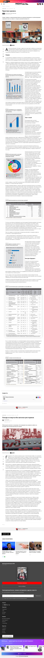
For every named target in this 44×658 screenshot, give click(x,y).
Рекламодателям (5, 638)
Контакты (4, 632)
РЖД (15, 415)
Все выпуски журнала (6, 618)
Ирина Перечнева (13, 13)
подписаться (25, 407)
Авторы (3, 631)
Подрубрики (4, 609)
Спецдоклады (4, 623)
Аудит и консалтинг (10, 8)
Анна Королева (6, 419)
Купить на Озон (22, 653)
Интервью (4, 612)
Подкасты (5, 393)
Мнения (3, 613)
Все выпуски (4, 403)
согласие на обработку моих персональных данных (17, 598)
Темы (3, 610)
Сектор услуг (4, 8)
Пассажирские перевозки (11, 415)
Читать (19, 407)
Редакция (3, 629)
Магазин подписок (8, 636)
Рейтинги (3, 621)
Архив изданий (5, 620)
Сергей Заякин (7, 13)
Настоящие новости (32, 646)
